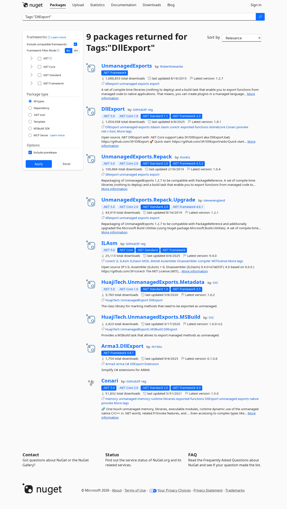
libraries (169, 399)
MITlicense (219, 261)
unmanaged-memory (134, 399)
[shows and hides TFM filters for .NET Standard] (31, 75)
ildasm (155, 127)
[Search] (260, 17)
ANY (76, 50)
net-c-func (108, 131)
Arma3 (110, 364)
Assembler (168, 261)
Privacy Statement (208, 490)
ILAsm (109, 243)
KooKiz (185, 157)
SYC (215, 282)
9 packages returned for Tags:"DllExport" (136, 42)
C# (127, 364)
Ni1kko (157, 346)
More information (114, 189)
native (254, 399)
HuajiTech (112, 300)
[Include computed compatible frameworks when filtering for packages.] (75, 44)
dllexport (112, 83)
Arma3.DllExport (122, 346)
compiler (204, 261)
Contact (31, 455)
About (117, 490)
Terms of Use (135, 490)
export (154, 83)
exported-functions (194, 127)
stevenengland (214, 200)
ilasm (165, 127)
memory (111, 399)
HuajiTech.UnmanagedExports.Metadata (153, 282)
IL (117, 261)
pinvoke (242, 127)
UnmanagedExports (126, 65)
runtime (157, 399)
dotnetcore (217, 127)
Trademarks (235, 490)
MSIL (146, 261)
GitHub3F (140, 109)
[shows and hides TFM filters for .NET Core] (31, 67)
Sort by (213, 37)
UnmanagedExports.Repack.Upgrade (148, 199)
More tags (124, 131)
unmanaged (128, 83)
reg (150, 109)
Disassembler (187, 261)
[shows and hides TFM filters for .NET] (31, 58)
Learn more (58, 37)
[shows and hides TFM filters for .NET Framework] (31, 83)
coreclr (175, 127)
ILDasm (135, 261)
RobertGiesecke (171, 66)
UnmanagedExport (134, 300)
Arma (120, 364)
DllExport (113, 109)
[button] (49, 37)
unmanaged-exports (135, 127)
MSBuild (156, 329)
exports (143, 83)
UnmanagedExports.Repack (136, 156)
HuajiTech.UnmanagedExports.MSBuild (150, 316)
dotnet (155, 261)
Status (112, 455)
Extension (151, 364)
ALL (68, 50)
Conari (231, 127)
